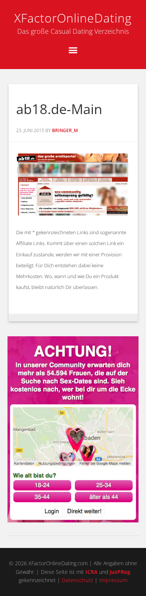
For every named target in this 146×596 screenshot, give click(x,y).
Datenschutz (77, 580)
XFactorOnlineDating (73, 18)
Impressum (113, 580)
